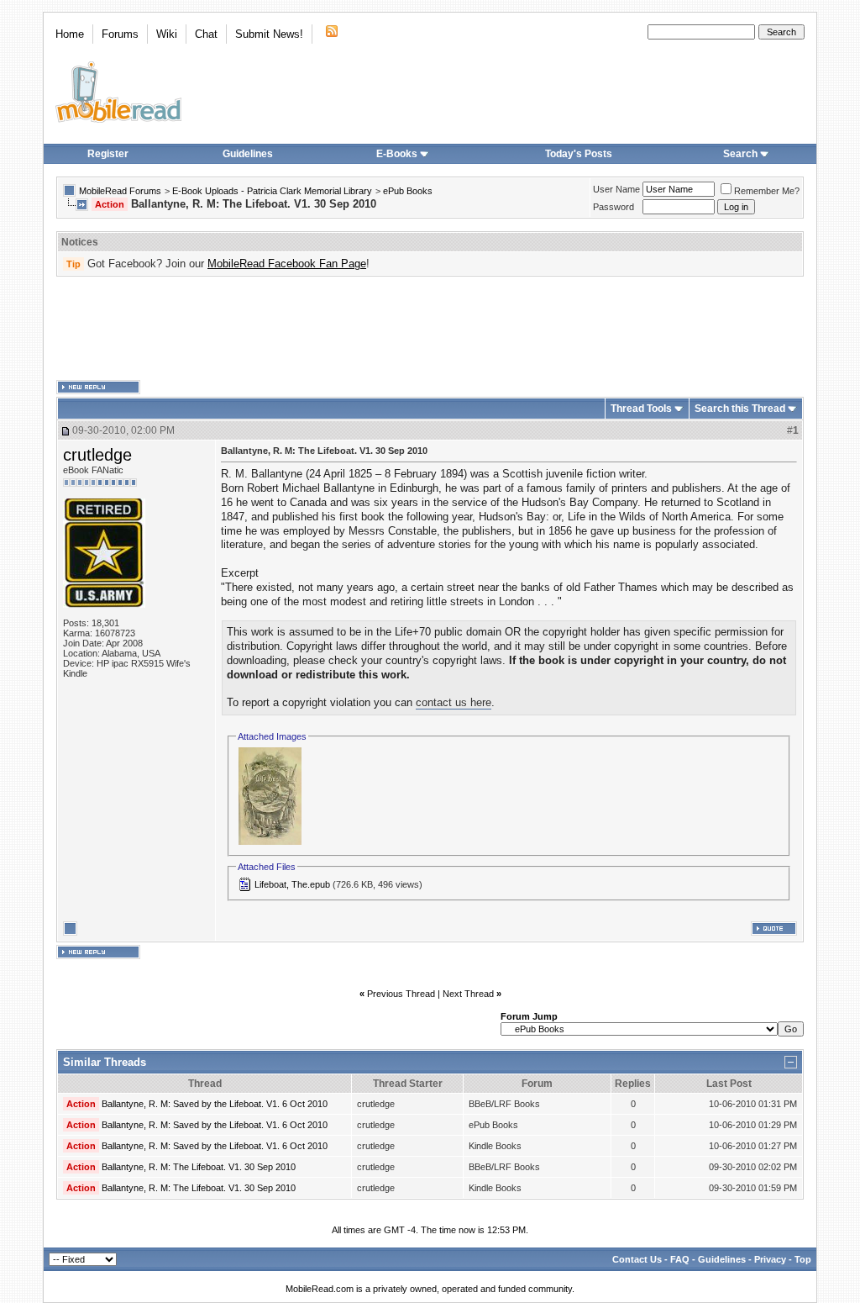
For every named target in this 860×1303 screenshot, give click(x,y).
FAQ (680, 1259)
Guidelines (248, 154)
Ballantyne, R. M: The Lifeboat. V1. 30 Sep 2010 (199, 1167)
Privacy (770, 1259)
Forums (120, 34)
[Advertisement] (430, 329)
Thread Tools (641, 408)
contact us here (453, 702)
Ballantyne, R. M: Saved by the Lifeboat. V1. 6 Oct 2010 (215, 1104)
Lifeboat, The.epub (292, 884)
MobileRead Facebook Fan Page (286, 263)
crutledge (97, 455)
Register (107, 154)
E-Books (396, 154)
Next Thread (468, 994)
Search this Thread (740, 408)
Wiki (166, 34)
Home (69, 34)
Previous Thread (401, 994)
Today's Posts (578, 154)
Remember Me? (767, 191)
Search (740, 154)
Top (802, 1259)
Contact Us (637, 1259)
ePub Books (408, 191)
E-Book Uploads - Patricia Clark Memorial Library (272, 191)
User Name (616, 189)
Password (613, 207)
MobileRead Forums (120, 191)
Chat (206, 34)
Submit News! (269, 34)
